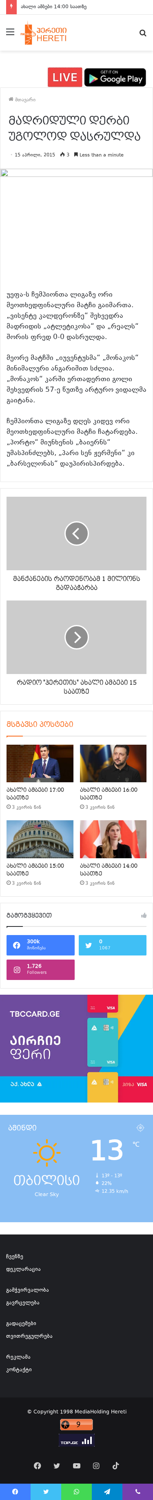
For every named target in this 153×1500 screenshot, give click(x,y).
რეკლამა (18, 1357)
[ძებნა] (143, 36)
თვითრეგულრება (29, 1337)
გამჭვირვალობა (27, 1290)
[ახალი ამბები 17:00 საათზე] (40, 763)
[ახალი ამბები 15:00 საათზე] (40, 839)
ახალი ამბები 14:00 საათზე (53, 7)
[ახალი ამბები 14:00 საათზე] (113, 839)
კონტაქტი (19, 1370)
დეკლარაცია (23, 1270)
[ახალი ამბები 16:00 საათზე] (113, 763)
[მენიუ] (10, 36)
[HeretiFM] (50, 32)
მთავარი (24, 100)
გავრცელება (23, 1303)
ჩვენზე (14, 1257)
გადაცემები (21, 1324)
